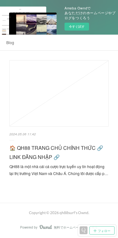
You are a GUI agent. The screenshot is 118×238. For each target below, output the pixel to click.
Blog (10, 42)
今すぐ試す (77, 26)
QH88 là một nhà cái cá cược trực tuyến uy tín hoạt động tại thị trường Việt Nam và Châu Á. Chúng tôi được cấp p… (58, 170)
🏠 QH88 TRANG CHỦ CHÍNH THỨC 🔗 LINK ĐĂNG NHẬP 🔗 (56, 152)
